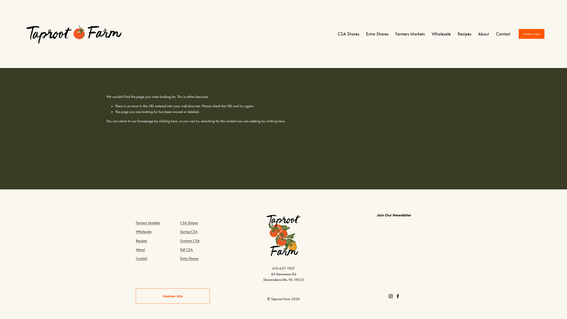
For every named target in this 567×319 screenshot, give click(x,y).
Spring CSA (189, 231)
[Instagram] (390, 296)
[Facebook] (398, 296)
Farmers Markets (410, 34)
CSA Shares (348, 34)
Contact (503, 34)
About (483, 34)
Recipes (464, 34)
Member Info (173, 296)
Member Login (531, 33)
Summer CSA (190, 240)
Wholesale (441, 34)
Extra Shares (377, 34)
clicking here (168, 121)
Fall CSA (186, 249)
